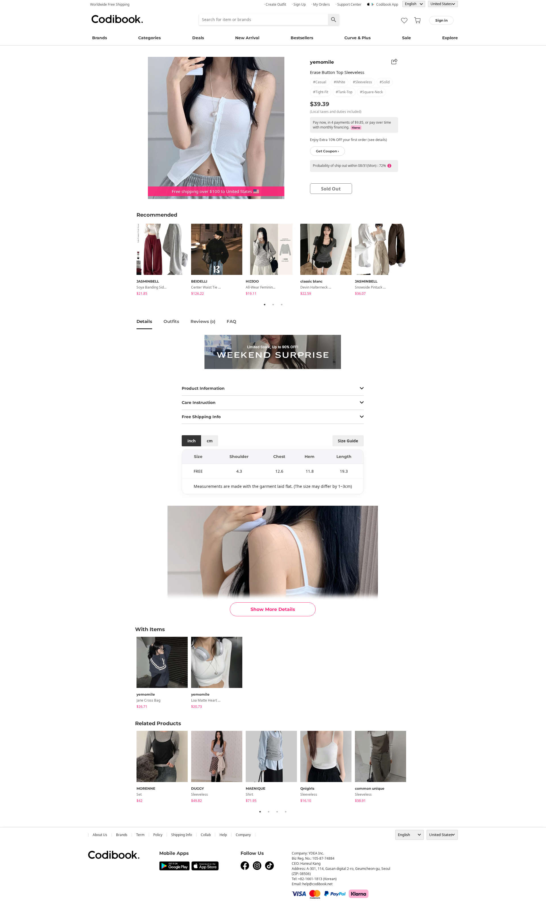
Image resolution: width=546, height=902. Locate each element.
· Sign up (299, 4)
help (223, 834)
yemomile (322, 62)
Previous (132, 261)
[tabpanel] (163, 260)
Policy (157, 834)
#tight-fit (320, 92)
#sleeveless (362, 82)
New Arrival (247, 37)
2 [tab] (273, 304)
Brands (99, 37)
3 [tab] (281, 304)
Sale (406, 37)
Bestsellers (302, 37)
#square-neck (371, 92)
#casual (319, 82)
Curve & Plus (357, 37)
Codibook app (387, 4)
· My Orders (320, 4)
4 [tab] (285, 811)
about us (100, 834)
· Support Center (348, 4)
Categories (149, 37)
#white (339, 82)
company (243, 834)
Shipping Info (181, 834)
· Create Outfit (275, 4)
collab (206, 834)
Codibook (117, 19)
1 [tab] (264, 304)
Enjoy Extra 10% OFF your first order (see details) (348, 139)
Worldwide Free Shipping (109, 4)
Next (414, 261)
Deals (198, 37)
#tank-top (344, 92)
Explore (450, 37)
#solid (385, 82)
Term (140, 834)
